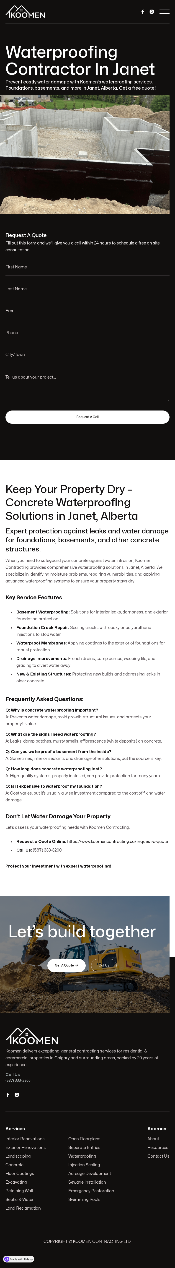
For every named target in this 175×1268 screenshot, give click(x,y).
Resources (157, 1148)
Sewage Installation (87, 1182)
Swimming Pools (84, 1200)
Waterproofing (82, 1156)
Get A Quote (66, 965)
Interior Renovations (25, 1139)
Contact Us (158, 1156)
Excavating (16, 1182)
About (153, 1139)
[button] (165, 11)
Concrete (14, 1165)
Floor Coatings (19, 1174)
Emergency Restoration (91, 1191)
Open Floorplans (84, 1139)
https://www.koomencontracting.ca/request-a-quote (117, 842)
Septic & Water (19, 1200)
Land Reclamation (23, 1208)
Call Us (104, 965)
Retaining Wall (19, 1191)
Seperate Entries (84, 1148)
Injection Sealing (84, 1165)
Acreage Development (89, 1174)
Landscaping (18, 1156)
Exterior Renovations (25, 1148)
